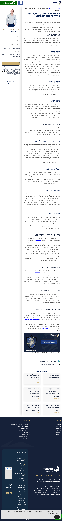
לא (13, 51)
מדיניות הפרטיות (51, 513)
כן (17, 51)
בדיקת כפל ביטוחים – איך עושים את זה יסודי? (32, 377)
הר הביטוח (52, 8)
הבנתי (57, 517)
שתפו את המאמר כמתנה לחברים (46, 361)
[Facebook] (7, 493)
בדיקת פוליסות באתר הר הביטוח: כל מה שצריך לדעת (52, 407)
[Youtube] (11, 493)
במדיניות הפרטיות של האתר (11, 72)
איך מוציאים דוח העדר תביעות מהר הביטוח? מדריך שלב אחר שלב (32, 407)
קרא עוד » (56, 380)
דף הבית (58, 8)
